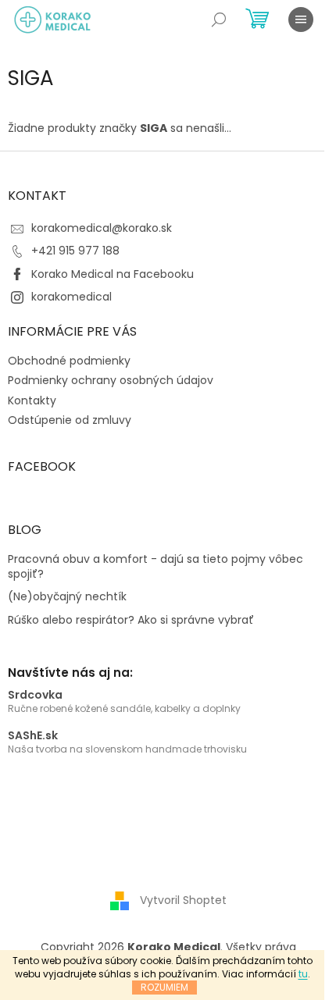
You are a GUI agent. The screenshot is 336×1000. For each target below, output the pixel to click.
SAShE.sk (33, 735)
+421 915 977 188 (75, 250)
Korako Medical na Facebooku (112, 274)
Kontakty (32, 400)
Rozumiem (164, 987)
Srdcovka (35, 695)
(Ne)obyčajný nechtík (67, 596)
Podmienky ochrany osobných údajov (110, 380)
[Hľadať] (218, 19)
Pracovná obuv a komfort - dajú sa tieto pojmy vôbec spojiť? (155, 567)
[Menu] (300, 19)
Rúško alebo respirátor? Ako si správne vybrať (131, 620)
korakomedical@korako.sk (101, 228)
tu (303, 973)
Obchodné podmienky (69, 360)
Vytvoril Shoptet (183, 900)
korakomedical (71, 296)
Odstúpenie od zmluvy (69, 420)
